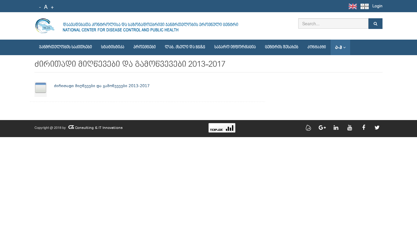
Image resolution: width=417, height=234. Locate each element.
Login (377, 6)
